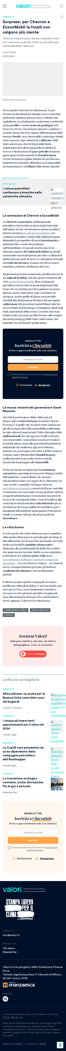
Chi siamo (9, 948)
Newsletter (10, 952)
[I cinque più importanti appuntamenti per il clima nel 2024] (57, 726)
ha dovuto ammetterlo (37, 233)
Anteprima (44, 385)
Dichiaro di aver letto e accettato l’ (34, 375)
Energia (8, 615)
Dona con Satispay (33, 654)
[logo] (33, 6)
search (61, 6)
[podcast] (5, 999)
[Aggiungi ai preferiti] (62, 17)
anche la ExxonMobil (21, 281)
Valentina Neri (10, 792)
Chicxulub (9, 184)
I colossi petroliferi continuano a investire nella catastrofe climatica (22, 192)
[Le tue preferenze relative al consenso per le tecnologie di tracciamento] (60, 1045)
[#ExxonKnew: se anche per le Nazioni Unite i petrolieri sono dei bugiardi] (57, 699)
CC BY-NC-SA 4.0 (13, 1017)
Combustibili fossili (15, 610)
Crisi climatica (40, 610)
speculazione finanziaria (17, 488)
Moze (43, 1044)
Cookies (17, 1044)
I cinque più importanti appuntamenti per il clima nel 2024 (23, 724)
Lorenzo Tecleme (12, 708)
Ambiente (9, 17)
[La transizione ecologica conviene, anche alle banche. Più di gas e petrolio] (57, 784)
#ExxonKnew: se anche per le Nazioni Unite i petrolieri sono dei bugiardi (24, 697)
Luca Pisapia (9, 52)
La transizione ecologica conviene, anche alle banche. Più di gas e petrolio (23, 782)
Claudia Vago (10, 735)
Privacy (6, 1044)
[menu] (4, 6)
